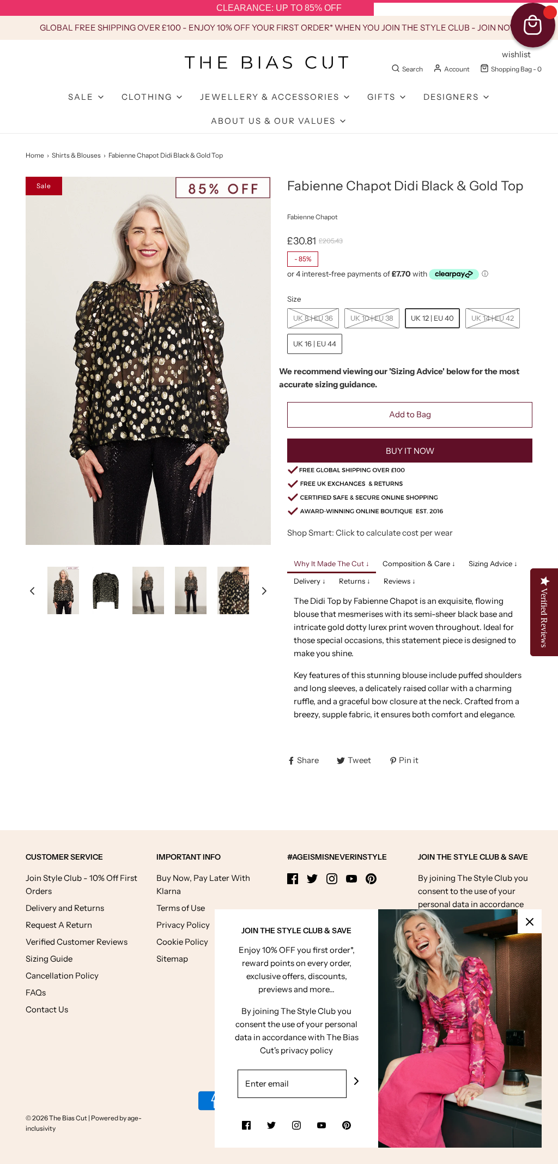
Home (35, 155)
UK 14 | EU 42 (492, 318)
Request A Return (59, 925)
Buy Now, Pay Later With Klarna (203, 884)
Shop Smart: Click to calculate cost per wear (370, 532)
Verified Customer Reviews (77, 942)
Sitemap (172, 958)
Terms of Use (180, 908)
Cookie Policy (182, 942)
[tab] (331, 564)
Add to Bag (410, 414)
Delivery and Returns (65, 908)
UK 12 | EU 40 (432, 318)
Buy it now (410, 451)
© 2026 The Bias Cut (57, 1118)
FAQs (36, 992)
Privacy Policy (183, 925)
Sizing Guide (49, 958)
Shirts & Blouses (76, 155)
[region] (279, 8)
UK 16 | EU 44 (314, 343)
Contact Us (47, 1009)
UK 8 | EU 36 (313, 318)
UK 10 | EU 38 (371, 318)
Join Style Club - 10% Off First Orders (81, 884)
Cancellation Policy (62, 975)
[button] (32, 590)
